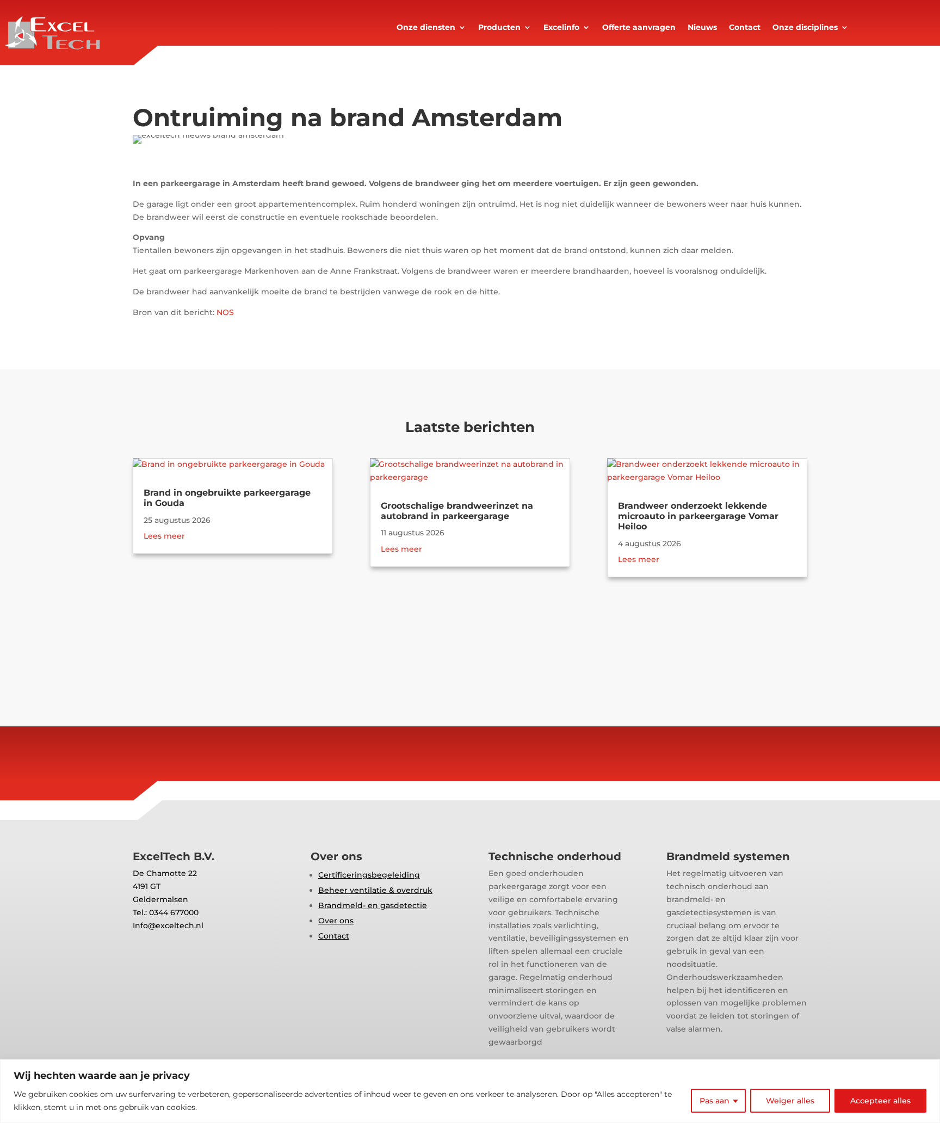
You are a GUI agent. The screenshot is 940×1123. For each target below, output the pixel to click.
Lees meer (164, 536)
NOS (225, 312)
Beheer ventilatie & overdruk (375, 890)
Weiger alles (790, 1101)
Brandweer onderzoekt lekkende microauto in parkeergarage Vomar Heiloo (698, 516)
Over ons (336, 920)
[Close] (928, 1068)
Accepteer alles (880, 1101)
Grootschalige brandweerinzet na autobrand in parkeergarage (457, 511)
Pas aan (714, 1101)
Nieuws (702, 27)
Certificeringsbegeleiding (369, 875)
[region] (470, 1091)
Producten (499, 27)
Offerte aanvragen (639, 27)
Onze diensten (426, 27)
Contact (744, 27)
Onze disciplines (805, 27)
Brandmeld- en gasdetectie (372, 905)
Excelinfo (561, 27)
